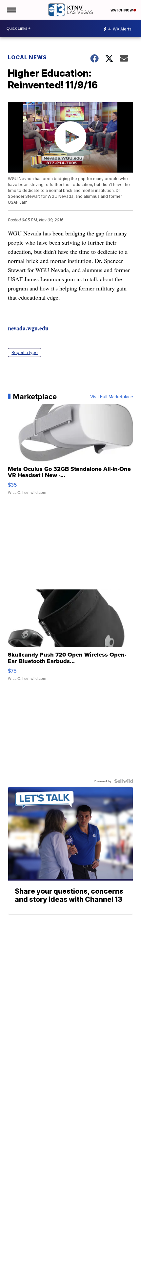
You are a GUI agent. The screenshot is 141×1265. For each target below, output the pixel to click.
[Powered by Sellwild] (123, 781)
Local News (27, 57)
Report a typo (24, 352)
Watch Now (122, 10)
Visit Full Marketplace (111, 396)
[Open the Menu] (11, 10)
